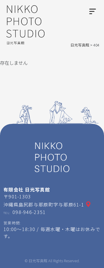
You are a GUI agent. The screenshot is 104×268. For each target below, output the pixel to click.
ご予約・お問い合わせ (71, 260)
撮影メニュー (25, 260)
